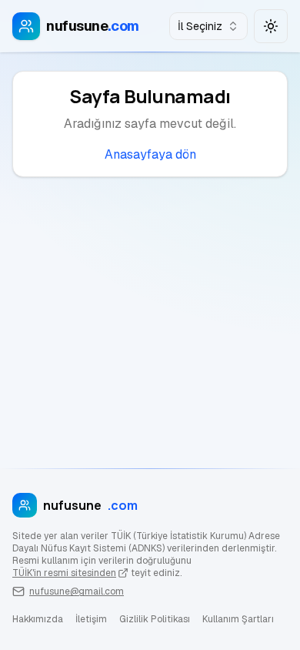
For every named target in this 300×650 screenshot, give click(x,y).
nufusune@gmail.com (76, 591)
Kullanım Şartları (238, 619)
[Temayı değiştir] (271, 26)
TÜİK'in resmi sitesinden (64, 573)
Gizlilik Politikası (154, 619)
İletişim (91, 619)
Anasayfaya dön (150, 154)
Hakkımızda (37, 619)
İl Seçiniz (200, 26)
